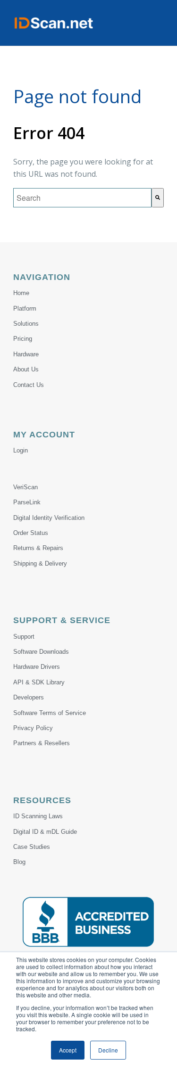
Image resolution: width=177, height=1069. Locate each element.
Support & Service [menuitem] (61, 620)
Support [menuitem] (23, 636)
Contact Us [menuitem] (28, 384)
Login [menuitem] (20, 450)
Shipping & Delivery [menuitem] (40, 563)
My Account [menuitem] (44, 434)
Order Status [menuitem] (30, 532)
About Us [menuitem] (26, 369)
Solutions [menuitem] (26, 323)
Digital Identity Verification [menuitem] (48, 517)
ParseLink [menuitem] (27, 502)
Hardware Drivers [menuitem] (36, 666)
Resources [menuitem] (42, 800)
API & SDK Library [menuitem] (39, 682)
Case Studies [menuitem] (31, 846)
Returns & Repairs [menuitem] (38, 547)
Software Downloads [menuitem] (41, 651)
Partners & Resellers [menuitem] (41, 743)
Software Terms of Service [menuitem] (49, 712)
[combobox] (82, 197)
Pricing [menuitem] (22, 338)
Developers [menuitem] (28, 697)
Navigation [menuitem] (41, 277)
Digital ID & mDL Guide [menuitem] (45, 831)
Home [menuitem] (21, 292)
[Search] (158, 197)
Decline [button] (108, 1050)
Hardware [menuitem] (26, 354)
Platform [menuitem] (24, 308)
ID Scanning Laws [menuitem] (38, 816)
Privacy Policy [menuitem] (33, 728)
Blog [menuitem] (19, 861)
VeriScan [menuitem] (25, 487)
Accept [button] (67, 1050)
